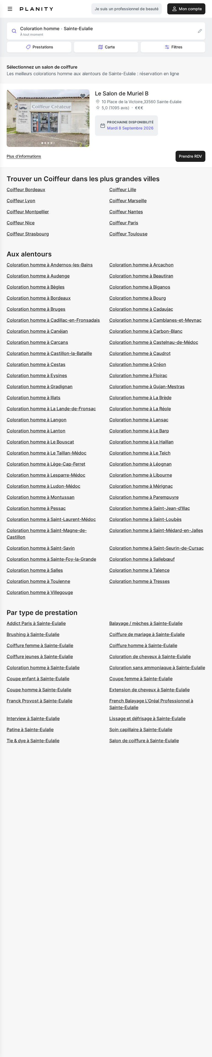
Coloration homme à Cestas (36, 364)
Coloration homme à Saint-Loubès (145, 519)
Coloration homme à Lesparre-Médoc (46, 475)
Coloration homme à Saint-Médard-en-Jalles (156, 530)
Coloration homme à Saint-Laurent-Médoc (51, 519)
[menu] (10, 9)
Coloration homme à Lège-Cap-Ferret (46, 464)
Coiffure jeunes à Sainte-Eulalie (40, 656)
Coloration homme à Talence (139, 570)
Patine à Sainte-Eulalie (30, 729)
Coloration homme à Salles (35, 570)
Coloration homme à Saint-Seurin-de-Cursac (156, 548)
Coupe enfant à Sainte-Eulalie (38, 678)
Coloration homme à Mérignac (141, 486)
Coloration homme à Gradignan (40, 386)
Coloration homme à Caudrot (140, 353)
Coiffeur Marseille (128, 200)
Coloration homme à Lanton (36, 430)
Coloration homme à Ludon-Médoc (43, 486)
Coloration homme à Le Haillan (141, 442)
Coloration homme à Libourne (140, 475)
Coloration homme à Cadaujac (141, 309)
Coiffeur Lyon (21, 200)
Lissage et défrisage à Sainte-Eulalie (147, 718)
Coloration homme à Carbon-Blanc (145, 331)
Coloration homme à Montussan (41, 497)
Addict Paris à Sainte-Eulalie (36, 623)
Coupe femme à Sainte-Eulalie (141, 678)
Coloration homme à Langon (37, 419)
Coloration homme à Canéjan (37, 331)
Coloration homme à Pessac (36, 508)
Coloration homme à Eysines (37, 375)
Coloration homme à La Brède (140, 397)
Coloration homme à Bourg (137, 298)
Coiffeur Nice (21, 222)
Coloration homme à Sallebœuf (142, 559)
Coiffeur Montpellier (28, 211)
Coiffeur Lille (122, 189)
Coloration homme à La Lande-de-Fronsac (51, 408)
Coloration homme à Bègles (36, 287)
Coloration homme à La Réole (140, 408)
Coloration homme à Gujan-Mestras (147, 386)
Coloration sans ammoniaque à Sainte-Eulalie (157, 667)
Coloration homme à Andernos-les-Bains (50, 265)
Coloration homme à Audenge (38, 276)
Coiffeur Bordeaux (26, 189)
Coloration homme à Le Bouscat (40, 442)
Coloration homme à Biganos (139, 287)
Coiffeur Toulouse (128, 234)
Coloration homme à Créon (137, 364)
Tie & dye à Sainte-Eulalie (33, 740)
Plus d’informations (24, 156)
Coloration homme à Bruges (36, 309)
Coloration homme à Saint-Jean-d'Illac (149, 508)
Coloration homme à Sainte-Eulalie (43, 667)
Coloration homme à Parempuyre (144, 497)
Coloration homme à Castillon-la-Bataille (49, 353)
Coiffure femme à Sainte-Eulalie (40, 645)
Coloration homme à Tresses (139, 581)
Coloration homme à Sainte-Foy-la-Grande (51, 559)
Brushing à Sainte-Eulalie (33, 634)
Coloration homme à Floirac (138, 375)
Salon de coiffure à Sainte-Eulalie (144, 740)
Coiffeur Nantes (126, 211)
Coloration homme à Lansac (138, 419)
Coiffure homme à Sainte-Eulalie (143, 645)
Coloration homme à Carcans (37, 342)
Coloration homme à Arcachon (141, 265)
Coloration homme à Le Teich (140, 453)
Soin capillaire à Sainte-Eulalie (140, 729)
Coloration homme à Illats (33, 397)
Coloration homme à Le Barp (139, 430)
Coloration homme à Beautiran (141, 276)
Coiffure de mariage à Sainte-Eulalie (147, 634)
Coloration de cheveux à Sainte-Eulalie (150, 656)
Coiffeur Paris (123, 222)
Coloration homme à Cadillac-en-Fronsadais (53, 320)
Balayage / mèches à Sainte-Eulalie (145, 623)
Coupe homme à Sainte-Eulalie (39, 689)
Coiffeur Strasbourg (28, 234)
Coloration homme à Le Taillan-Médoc (46, 453)
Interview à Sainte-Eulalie (33, 718)
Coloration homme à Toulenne (38, 581)
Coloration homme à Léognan (140, 464)
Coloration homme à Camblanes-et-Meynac (155, 320)
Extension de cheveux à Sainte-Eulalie (149, 689)
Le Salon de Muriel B (122, 93)
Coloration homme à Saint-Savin (41, 548)
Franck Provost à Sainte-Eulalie (39, 700)
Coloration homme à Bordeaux (39, 298)
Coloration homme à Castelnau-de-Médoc (153, 342)
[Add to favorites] (83, 96)
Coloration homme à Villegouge (40, 592)
